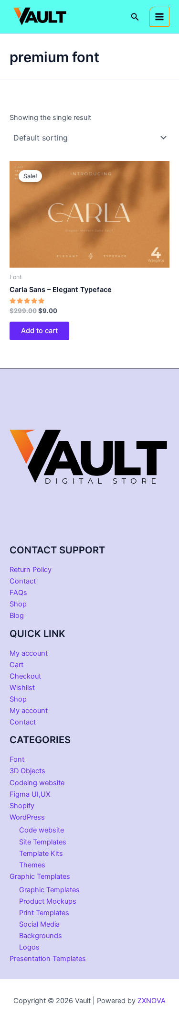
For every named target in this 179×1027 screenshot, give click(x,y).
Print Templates (44, 912)
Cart (16, 664)
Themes (32, 865)
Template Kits (41, 853)
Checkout (25, 676)
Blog (17, 615)
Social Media (39, 924)
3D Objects (27, 771)
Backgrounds (40, 935)
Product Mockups (47, 901)
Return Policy (31, 569)
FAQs (18, 592)
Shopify (22, 805)
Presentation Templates (48, 958)
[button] (135, 17)
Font (17, 759)
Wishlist (22, 687)
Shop (18, 604)
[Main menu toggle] (159, 17)
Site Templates (42, 842)
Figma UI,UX (30, 794)
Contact (23, 581)
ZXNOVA (151, 1000)
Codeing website (37, 782)
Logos (29, 947)
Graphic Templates (40, 876)
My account (29, 653)
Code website (41, 830)
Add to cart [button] (39, 330)
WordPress (27, 817)
